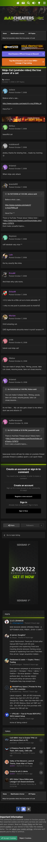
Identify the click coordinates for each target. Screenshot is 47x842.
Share (12, 525)
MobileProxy (16, 691)
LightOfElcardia (15, 753)
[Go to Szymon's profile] (5, 237)
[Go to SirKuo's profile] (5, 127)
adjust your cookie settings (22, 829)
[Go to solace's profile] (5, 91)
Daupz (14, 637)
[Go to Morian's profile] (5, 317)
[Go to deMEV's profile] (7, 762)
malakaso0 (14, 144)
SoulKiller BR (14, 784)
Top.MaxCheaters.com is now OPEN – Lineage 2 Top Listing (23, 62)
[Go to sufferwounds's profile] (5, 421)
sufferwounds (15, 420)
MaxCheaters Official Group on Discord (23, 54)
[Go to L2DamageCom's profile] (7, 622)
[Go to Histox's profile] (5, 359)
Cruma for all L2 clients (19, 771)
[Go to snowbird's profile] (7, 739)
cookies (8, 827)
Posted (18, 92)
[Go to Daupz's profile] (7, 636)
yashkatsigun (17, 664)
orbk (11, 339)
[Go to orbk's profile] (5, 341)
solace (7, 80)
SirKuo (12, 126)
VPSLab (15, 719)
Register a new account (23, 496)
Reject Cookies (25, 838)
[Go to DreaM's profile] (5, 274)
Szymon (13, 236)
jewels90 (13, 184)
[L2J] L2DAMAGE (17, 621)
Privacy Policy (27, 824)
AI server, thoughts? (17, 635)
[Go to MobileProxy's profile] (7, 688)
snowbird (13, 743)
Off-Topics (20, 82)
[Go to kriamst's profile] (5, 167)
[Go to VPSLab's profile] (7, 715)
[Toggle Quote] (6, 194)
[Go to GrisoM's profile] (5, 293)
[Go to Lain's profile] (5, 256)
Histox (12, 358)
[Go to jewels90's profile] (5, 185)
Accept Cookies (9, 838)
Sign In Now (23, 511)
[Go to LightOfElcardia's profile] (7, 749)
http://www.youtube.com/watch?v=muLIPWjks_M (22, 103)
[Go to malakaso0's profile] (5, 145)
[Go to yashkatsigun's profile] (7, 661)
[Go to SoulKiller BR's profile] (7, 780)
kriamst (12, 165)
